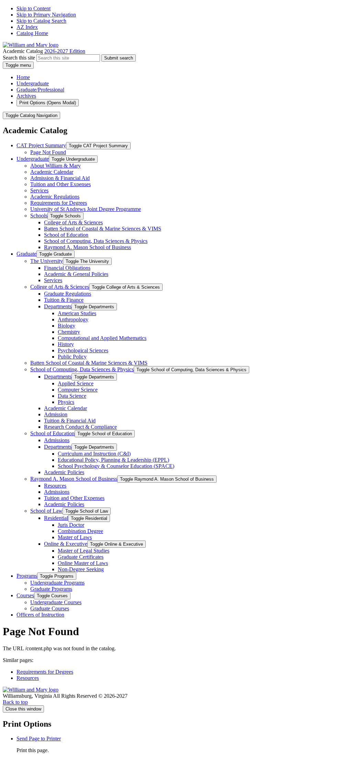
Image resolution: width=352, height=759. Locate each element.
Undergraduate (32, 83)
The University (46, 261)
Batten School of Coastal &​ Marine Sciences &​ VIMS (102, 229)
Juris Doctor (71, 525)
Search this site (19, 58)
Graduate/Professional (40, 90)
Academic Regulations (54, 197)
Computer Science (78, 390)
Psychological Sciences (83, 350)
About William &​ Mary (55, 166)
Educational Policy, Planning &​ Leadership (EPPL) (113, 460)
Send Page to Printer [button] (38, 738)
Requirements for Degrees (58, 203)
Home (23, 77)
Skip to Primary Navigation (46, 15)
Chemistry (69, 332)
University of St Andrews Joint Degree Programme (85, 209)
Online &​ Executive (65, 544)
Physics (66, 402)
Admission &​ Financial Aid (60, 178)
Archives (26, 96)
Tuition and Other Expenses (60, 184)
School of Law (46, 511)
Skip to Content (33, 8)
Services (39, 190)
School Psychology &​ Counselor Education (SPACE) (116, 466)
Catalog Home (32, 33)
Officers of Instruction (40, 615)
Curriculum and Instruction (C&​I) (94, 454)
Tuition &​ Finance (64, 300)
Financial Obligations (67, 268)
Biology (66, 326)
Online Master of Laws (83, 563)
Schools (38, 215)
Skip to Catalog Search (41, 21)
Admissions (56, 440)
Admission (55, 414)
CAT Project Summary (41, 145)
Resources (55, 486)
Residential (56, 518)
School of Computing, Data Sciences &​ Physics (95, 241)
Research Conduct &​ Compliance (80, 427)
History (66, 344)
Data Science (72, 396)
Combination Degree (80, 531)
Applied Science (76, 383)
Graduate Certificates (80, 557)
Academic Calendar (51, 172)
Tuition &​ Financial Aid (70, 421)
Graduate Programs (51, 589)
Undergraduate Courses (55, 602)
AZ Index (27, 27)
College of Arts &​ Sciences (73, 222)
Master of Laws (75, 537)
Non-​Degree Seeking (81, 569)
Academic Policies (64, 472)
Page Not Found (48, 152)
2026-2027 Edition (64, 51)
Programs (26, 576)
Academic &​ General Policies (76, 274)
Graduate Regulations (67, 294)
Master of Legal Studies (83, 551)
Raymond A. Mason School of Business (87, 247)
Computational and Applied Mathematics (102, 338)
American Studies (77, 313)
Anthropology (73, 319)
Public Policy (72, 357)
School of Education (66, 235)
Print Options (47, 102)
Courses (25, 595)
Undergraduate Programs (57, 583)
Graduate (26, 254)
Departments (58, 306)
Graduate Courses (49, 608)
